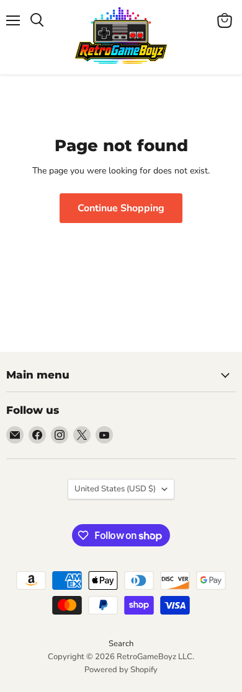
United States (115, 488)
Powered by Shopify (121, 669)
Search (121, 643)
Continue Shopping (121, 208)
